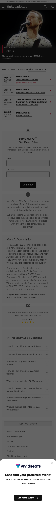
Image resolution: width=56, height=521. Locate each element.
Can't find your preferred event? (28, 475)
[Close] (52, 463)
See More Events (26, 498)
